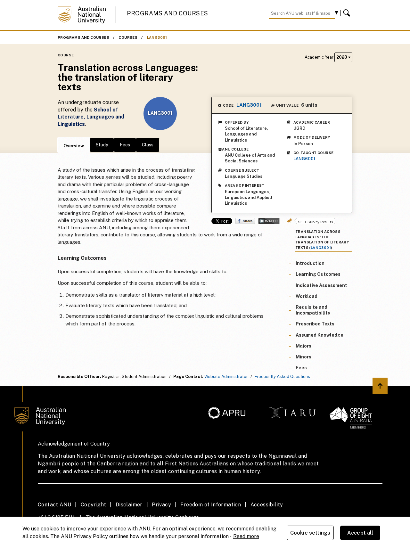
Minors (303, 356)
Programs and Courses (167, 13)
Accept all (360, 533)
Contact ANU (54, 505)
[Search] (347, 13)
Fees (125, 144)
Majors (303, 345)
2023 (342, 57)
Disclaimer (129, 505)
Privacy (161, 505)
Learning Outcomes (318, 274)
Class (147, 144)
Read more (246, 536)
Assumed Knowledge (319, 335)
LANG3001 (157, 37)
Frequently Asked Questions (282, 376)
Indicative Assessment (321, 285)
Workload (306, 296)
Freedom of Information (210, 505)
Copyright (93, 505)
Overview (73, 145)
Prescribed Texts (315, 324)
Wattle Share (269, 221)
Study (102, 144)
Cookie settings (310, 533)
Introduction (310, 263)
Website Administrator (226, 376)
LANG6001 (304, 158)
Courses (128, 37)
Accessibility (266, 505)
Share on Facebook (245, 221)
